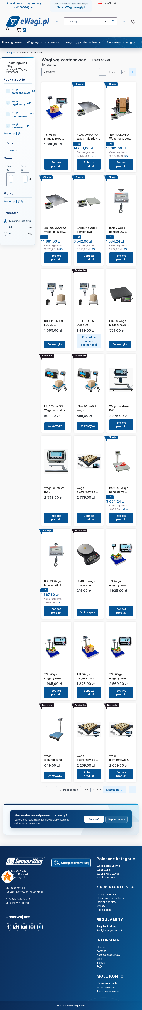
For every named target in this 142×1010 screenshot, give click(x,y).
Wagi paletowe (21, 126)
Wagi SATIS (104, 869)
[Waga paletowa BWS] (56, 461)
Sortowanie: (48, 64)
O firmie (101, 947)
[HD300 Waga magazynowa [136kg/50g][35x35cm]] (121, 294)
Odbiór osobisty (106, 901)
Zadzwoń (94, 819)
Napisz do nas (116, 819)
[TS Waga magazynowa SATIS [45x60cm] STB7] (121, 554)
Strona (112, 72)
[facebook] (8, 927)
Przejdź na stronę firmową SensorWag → (24, 5)
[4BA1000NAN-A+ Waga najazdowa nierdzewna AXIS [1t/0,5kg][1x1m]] (89, 108)
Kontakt (101, 950)
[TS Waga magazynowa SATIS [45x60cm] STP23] (56, 108)
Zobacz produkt (56, 164)
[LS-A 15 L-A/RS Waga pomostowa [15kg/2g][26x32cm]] (56, 380)
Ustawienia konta (107, 983)
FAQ (99, 966)
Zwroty (101, 905)
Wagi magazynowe (108, 865)
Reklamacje (104, 909)
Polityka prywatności (109, 930)
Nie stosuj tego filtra (20, 221)
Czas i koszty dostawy (110, 898)
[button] (113, 21)
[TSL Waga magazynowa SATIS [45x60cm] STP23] (89, 648)
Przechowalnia (106, 987)
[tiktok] (16, 927)
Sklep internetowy (70, 1005)
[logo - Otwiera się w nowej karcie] (25, 860)
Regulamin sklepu (107, 926)
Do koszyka (54, 344)
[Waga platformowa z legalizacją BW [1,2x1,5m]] (121, 729)
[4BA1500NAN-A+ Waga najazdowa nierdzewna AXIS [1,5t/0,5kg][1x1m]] (121, 108)
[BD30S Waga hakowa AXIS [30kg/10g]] (56, 554)
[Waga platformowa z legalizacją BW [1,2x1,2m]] (89, 729)
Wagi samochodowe (22, 91)
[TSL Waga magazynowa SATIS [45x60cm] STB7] (56, 648)
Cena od (9, 168)
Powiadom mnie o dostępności (89, 341)
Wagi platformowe (22, 114)
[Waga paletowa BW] (121, 380)
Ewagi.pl (10, 52)
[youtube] (24, 927)
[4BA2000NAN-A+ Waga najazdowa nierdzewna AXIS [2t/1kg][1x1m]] (56, 201)
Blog (99, 958)
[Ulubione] (133, 21)
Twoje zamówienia (108, 991)
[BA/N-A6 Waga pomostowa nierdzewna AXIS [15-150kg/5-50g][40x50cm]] (121, 461)
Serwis (101, 962)
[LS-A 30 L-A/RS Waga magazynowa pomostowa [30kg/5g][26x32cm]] (89, 380)
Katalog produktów (108, 954)
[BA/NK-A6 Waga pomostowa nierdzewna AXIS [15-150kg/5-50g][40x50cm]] (89, 201)
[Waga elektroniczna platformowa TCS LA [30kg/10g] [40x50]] (56, 729)
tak (11, 227)
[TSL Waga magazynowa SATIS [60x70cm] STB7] (121, 648)
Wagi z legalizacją (21, 102)
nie (10, 233)
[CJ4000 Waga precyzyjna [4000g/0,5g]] (89, 554)
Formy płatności (106, 894)
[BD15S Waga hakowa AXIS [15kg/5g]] (121, 201)
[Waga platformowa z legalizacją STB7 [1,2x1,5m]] (89, 461)
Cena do (23, 168)
